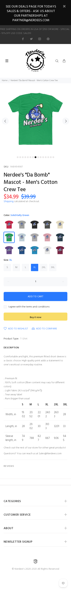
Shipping (8, 201)
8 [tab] (35, 157)
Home (4, 80)
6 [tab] (30, 157)
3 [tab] (23, 157)
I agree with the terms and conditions (29, 307)
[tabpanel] (35, 118)
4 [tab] (25, 157)
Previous (5, 121)
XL (34, 267)
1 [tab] (18, 157)
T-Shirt (23, 339)
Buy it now (35, 317)
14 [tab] (51, 157)
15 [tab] (53, 157)
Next (65, 121)
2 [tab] (20, 157)
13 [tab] (48, 157)
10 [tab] (41, 157)
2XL (44, 267)
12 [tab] (46, 157)
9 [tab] (38, 157)
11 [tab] (43, 157)
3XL (53, 267)
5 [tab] (28, 157)
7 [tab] (33, 157)
